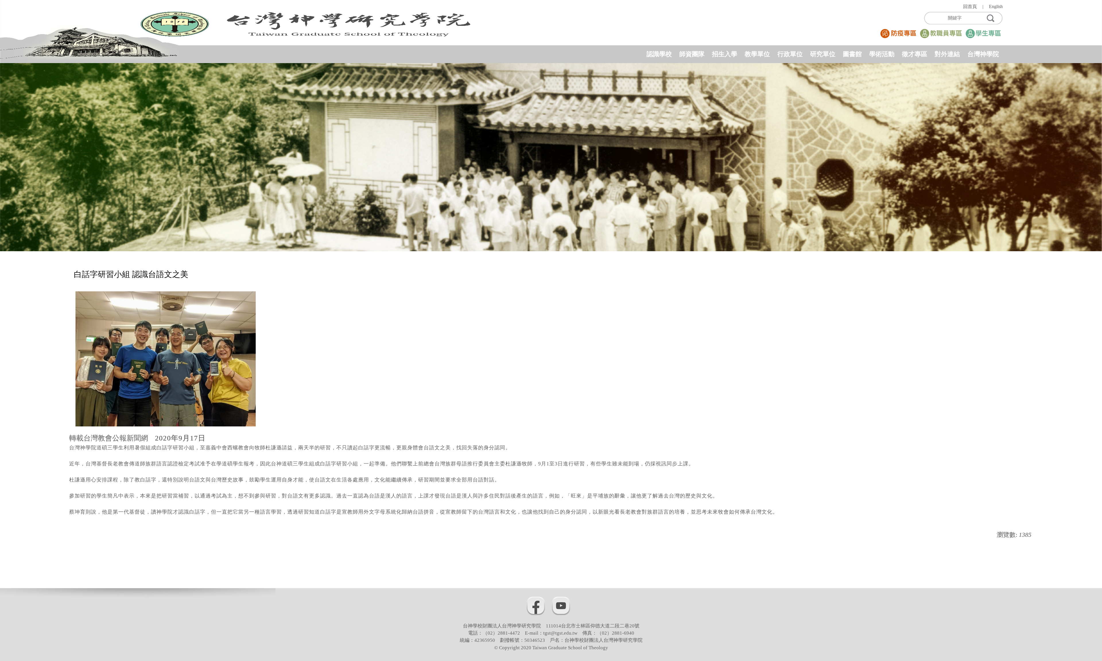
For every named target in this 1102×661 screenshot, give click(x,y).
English (996, 6)
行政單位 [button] (790, 54)
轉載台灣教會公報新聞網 (110, 438)
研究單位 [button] (822, 54)
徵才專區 (914, 54)
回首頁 (970, 6)
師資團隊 (692, 54)
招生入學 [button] (724, 54)
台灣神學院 (983, 54)
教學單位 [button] (757, 54)
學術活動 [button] (882, 54)
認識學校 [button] (659, 54)
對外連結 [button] (947, 54)
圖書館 (852, 54)
